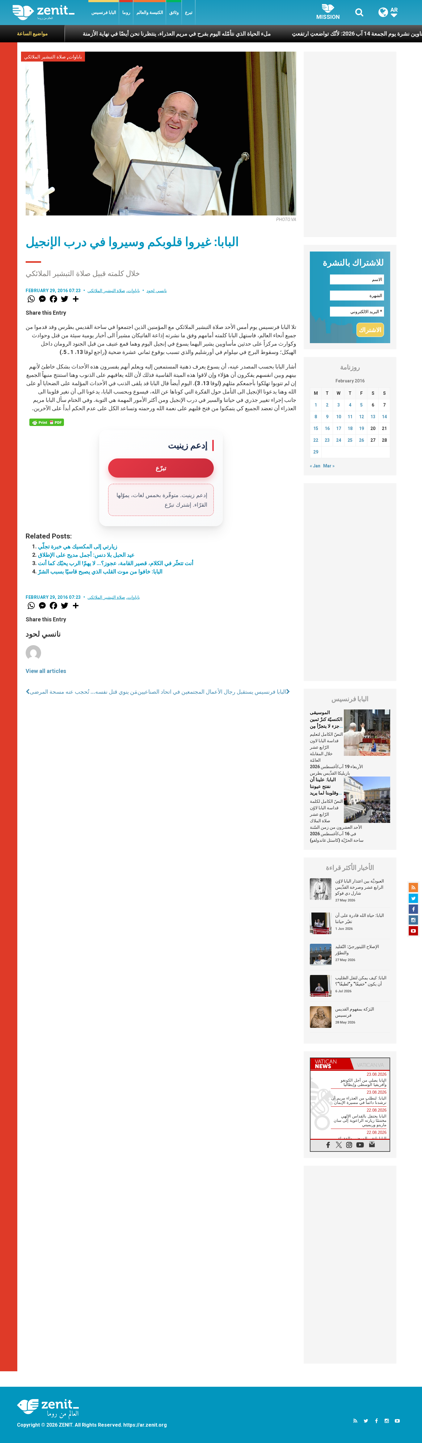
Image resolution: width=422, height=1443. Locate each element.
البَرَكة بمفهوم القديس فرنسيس (354, 1012)
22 (315, 440)
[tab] (330, 1064)
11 (350, 416)
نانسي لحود (156, 290)
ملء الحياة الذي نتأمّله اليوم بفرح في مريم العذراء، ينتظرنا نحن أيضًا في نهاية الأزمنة (143, 33)
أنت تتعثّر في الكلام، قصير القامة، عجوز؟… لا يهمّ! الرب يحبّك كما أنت (115, 563)
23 (327, 440)
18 (350, 428)
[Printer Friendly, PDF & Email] (46, 422)
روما (126, 12)
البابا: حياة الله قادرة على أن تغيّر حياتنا (359, 918)
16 (327, 428)
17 (338, 428)
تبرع (188, 12)
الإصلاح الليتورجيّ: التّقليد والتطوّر (357, 949)
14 (384, 416)
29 (315, 451)
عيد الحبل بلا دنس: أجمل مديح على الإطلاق (86, 554)
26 (361, 440)
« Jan (315, 465)
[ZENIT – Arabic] (50, 12)
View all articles (46, 671)
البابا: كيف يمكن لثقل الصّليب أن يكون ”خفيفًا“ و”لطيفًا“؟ (360, 980)
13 (372, 416)
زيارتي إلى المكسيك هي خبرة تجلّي (77, 546)
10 (338, 416)
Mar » (329, 465)
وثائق (174, 12)
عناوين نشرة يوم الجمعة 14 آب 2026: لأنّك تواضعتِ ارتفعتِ (325, 33)
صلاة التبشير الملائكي (45, 57)
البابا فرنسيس (103, 12)
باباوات (75, 57)
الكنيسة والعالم (150, 12)
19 (361, 428)
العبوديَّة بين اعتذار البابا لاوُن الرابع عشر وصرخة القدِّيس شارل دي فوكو (359, 887)
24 (338, 440)
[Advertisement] (350, 144)
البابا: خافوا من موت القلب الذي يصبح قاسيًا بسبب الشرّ (100, 571)
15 (315, 428)
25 (350, 440)
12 (361, 416)
